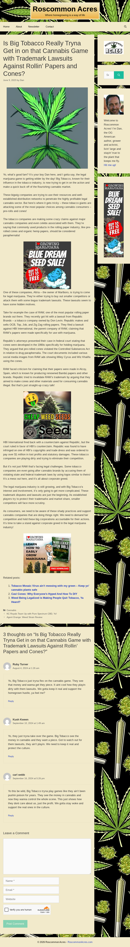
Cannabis (11, 610)
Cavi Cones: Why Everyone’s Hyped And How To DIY (44, 593)
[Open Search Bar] (125, 26)
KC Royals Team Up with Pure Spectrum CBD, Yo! (32, 613)
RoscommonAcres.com (80, 942)
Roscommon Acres (65, 9)
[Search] (119, 75)
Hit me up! (110, 165)
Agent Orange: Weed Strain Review (24, 617)
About (19, 26)
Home (6, 26)
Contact (50, 26)
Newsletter (33, 26)
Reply (11, 701)
